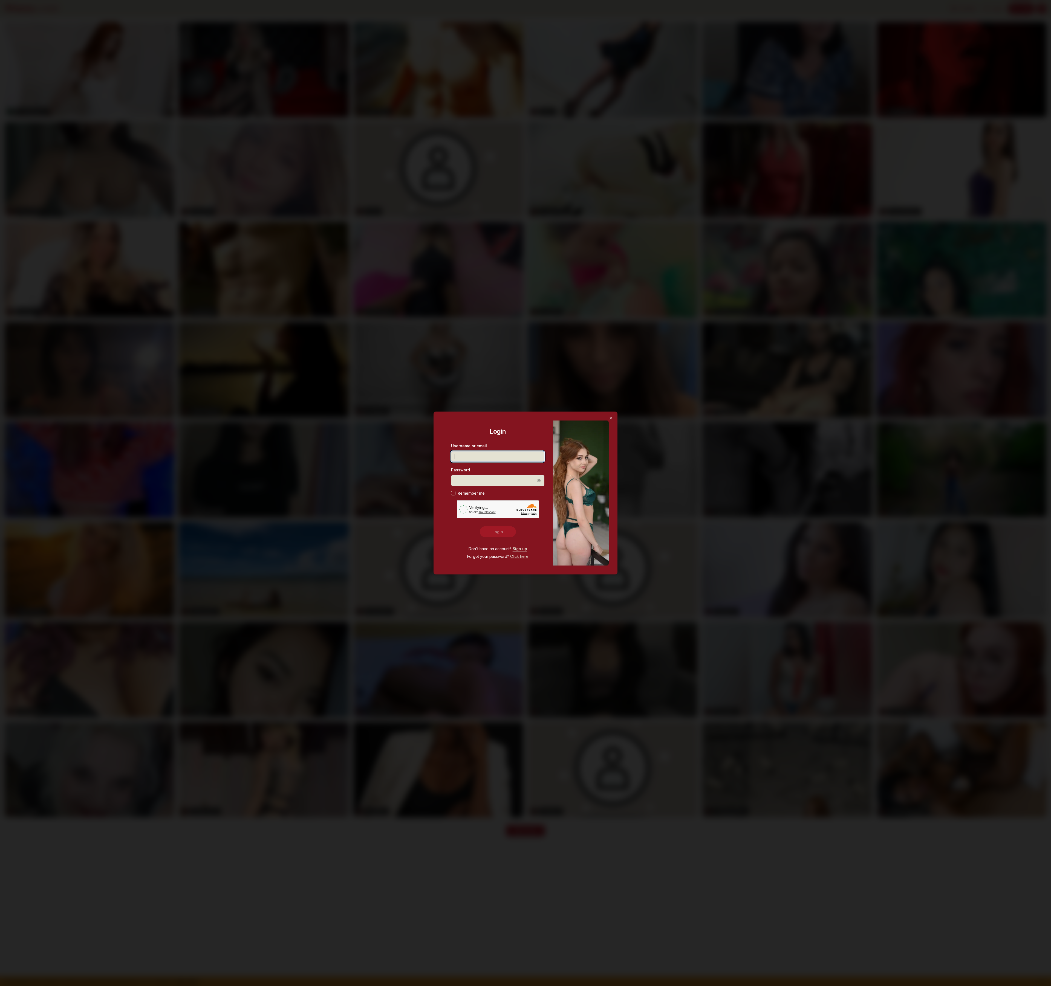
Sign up (520, 549)
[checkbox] (453, 493)
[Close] (611, 418)
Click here (519, 556)
